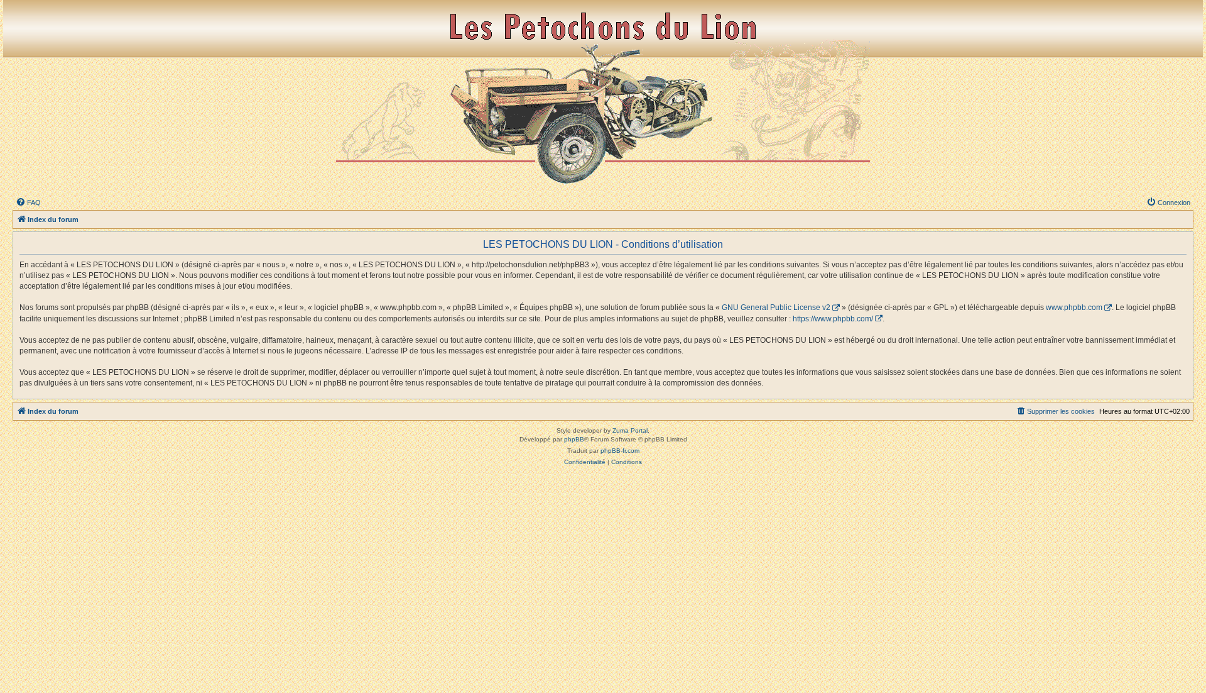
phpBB (574, 439)
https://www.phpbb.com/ (833, 318)
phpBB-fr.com (619, 450)
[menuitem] (28, 202)
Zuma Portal (630, 430)
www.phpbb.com (1074, 307)
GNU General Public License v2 (776, 307)
